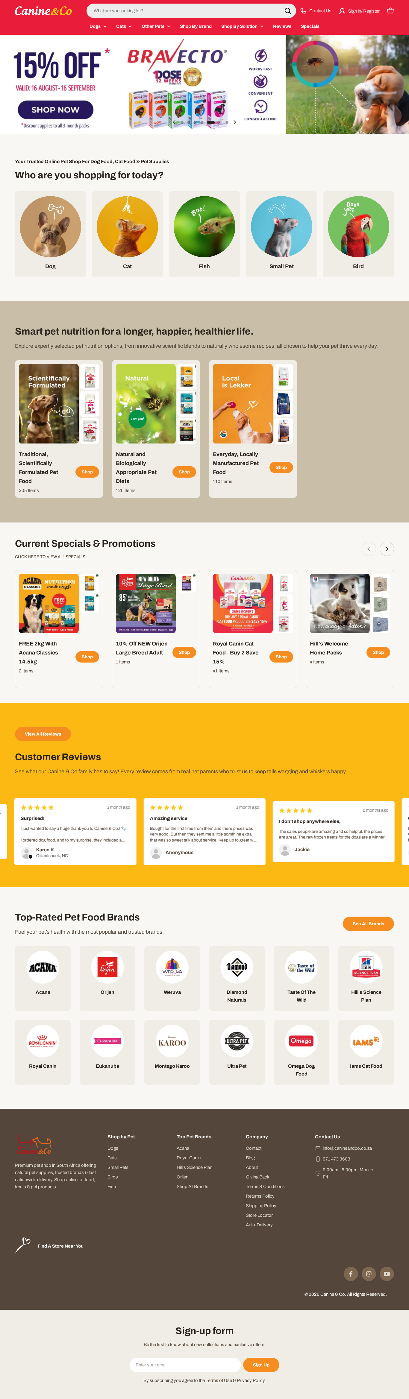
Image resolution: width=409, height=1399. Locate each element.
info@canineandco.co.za (347, 1148)
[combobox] (191, 11)
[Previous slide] (174, 122)
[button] (182, 122)
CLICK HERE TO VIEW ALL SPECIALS (50, 557)
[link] (89, 377)
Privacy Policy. (251, 1380)
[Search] (287, 10)
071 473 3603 (336, 1159)
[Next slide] (234, 122)
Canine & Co (332, 1294)
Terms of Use (219, 1380)
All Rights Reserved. (367, 1294)
